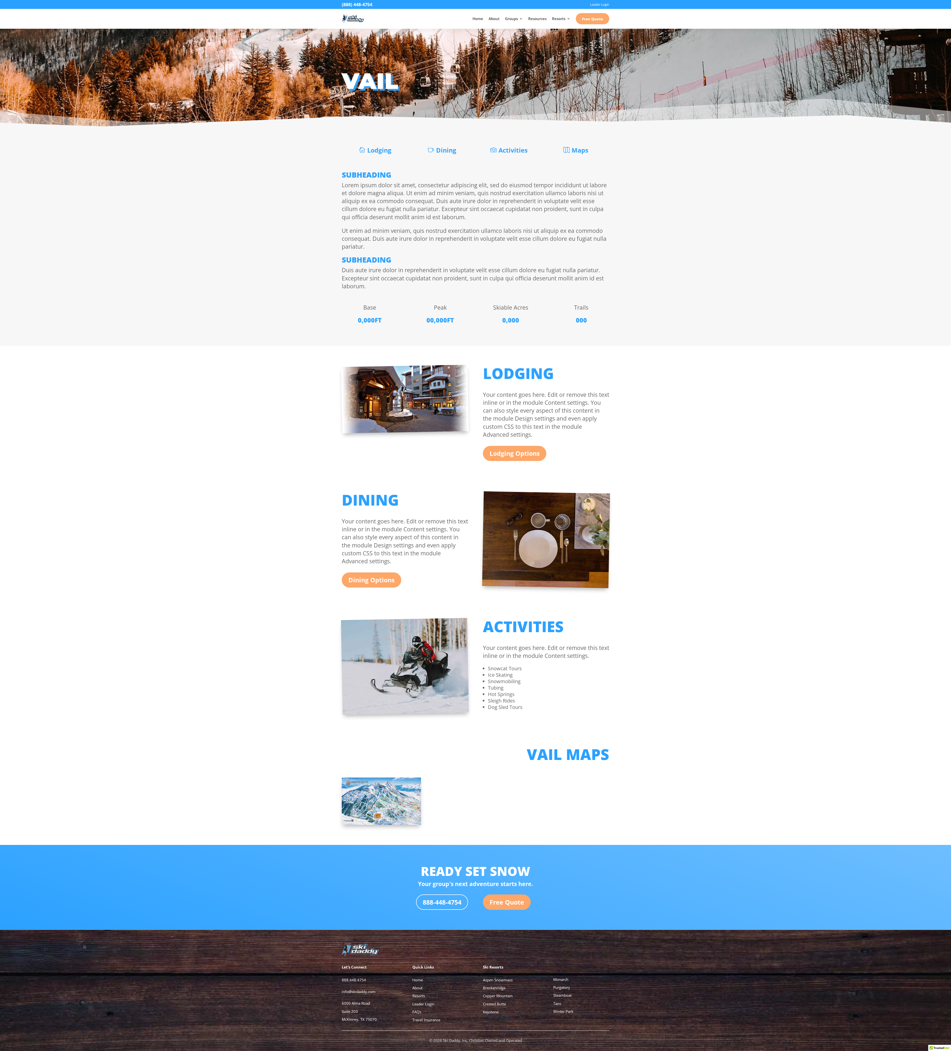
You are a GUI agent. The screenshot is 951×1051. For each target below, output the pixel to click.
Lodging (379, 150)
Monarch (560, 979)
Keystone (491, 1011)
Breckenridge (494, 987)
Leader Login (423, 1003)
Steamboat (562, 995)
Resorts (558, 18)
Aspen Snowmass (498, 979)
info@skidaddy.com (358, 991)
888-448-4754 (442, 902)
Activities (513, 150)
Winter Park (563, 1011)
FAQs (416, 1011)
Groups (511, 18)
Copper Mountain (498, 995)
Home (478, 18)
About (494, 18)
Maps (580, 150)
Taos (557, 1003)
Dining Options (371, 580)
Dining (446, 150)
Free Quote (592, 18)
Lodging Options (515, 453)
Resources (537, 18)
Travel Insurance (426, 1019)
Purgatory (561, 987)
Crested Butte (494, 1003)
